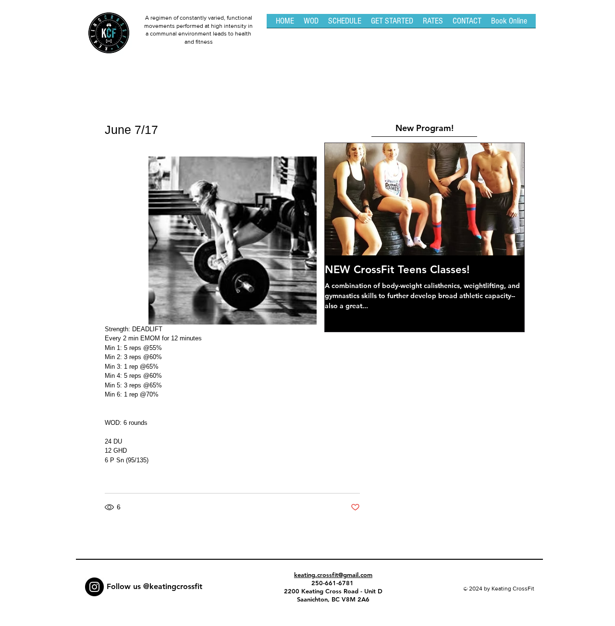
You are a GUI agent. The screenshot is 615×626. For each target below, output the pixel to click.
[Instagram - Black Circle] (94, 587)
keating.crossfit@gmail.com (333, 574)
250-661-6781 (333, 583)
